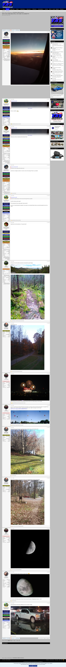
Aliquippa (8, 51)
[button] (15, 9)
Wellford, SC (8, 150)
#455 (48, 195)
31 (10, 30)
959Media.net (41, 661)
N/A (9, 272)
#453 (48, 126)
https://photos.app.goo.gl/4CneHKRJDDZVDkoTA (19, 408)
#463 (48, 528)
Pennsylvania (8, 334)
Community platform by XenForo (30, 661)
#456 (48, 222)
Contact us (47, 659)
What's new (12, 9)
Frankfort (8, 217)
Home (4, 9)
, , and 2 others (18, 320)
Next (18, 30)
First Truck (54, 78)
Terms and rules (52, 659)
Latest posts (53, 41)
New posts (3, 10)
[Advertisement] (26, 22)
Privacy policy (56, 659)
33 (13, 30)
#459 (48, 373)
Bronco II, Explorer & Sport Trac (56, 77)
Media (17, 9)
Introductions (54, 58)
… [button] (6, 30)
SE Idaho (8, 416)
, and (17, 371)
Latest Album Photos (54, 141)
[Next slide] (62, 144)
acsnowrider (4, 15)
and (16, 220)
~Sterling (8, 582)
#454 (48, 165)
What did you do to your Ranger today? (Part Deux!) (57, 52)
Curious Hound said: (14, 166)
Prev (3, 30)
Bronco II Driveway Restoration (57, 75)
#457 (48, 261)
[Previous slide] (52, 144)
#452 (48, 99)
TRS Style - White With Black (6, 659)
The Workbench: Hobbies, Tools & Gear (57, 70)
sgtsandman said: (13, 197)
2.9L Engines (54, 50)
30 (9, 30)
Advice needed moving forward (57, 71)
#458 (48, 323)
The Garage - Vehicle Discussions (56, 54)
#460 (48, 405)
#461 (48, 427)
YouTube (46, 9)
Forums (7, 9)
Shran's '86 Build (55, 59)
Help (59, 659)
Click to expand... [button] (30, 108)
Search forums (8, 10)
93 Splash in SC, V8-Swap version (57, 63)
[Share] (47, 32)
